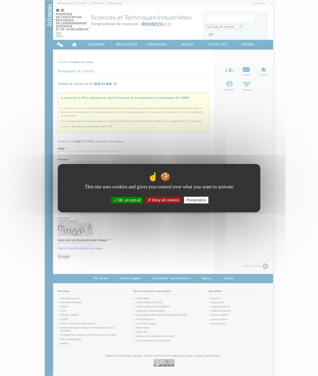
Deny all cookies (165, 200)
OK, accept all (129, 200)
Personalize (196, 200)
